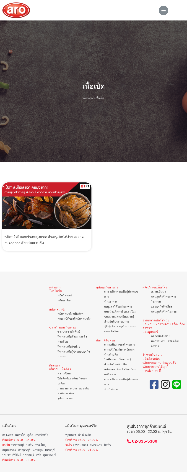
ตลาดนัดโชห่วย (160, 336)
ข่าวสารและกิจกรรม (62, 327)
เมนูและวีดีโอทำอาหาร (118, 306)
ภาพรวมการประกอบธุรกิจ (73, 388)
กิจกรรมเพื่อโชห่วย (68, 346)
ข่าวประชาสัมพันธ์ (68, 331)
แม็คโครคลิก (151, 359)
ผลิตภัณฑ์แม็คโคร (155, 287)
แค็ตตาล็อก (64, 300)
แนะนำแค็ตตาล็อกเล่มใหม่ (120, 311)
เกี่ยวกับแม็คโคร (60, 369)
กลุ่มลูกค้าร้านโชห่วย (164, 311)
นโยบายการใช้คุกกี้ (155, 367)
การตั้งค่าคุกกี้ (152, 370)
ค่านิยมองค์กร (65, 393)
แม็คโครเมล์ (65, 295)
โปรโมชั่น (55, 291)
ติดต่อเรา (55, 365)
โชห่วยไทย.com (153, 355)
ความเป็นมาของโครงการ (119, 344)
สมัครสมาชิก (57, 309)
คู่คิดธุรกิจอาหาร (107, 287)
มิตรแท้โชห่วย (105, 340)
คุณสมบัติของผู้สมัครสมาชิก (74, 318)
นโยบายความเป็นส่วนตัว (159, 363)
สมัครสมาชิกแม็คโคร (70, 313)
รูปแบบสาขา (65, 398)
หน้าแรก (88, 98)
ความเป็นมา (64, 373)
